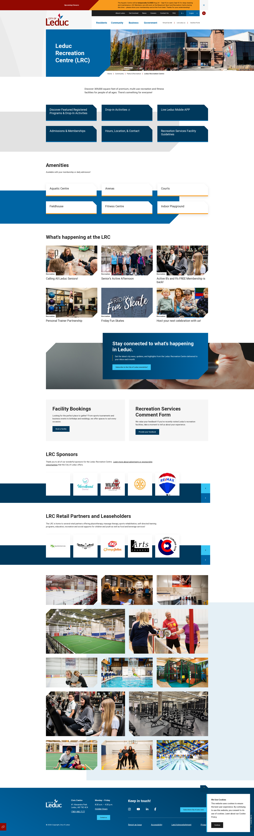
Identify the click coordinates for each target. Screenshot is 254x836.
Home (109, 74)
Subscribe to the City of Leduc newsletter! (132, 367)
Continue (217, 825)
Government (150, 22)
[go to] (58, 485)
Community (117, 22)
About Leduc (120, 13)
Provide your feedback (147, 432)
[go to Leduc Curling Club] (167, 547)
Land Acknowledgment (181, 824)
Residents (101, 22)
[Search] (204, 13)
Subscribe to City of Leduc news (193, 810)
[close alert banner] (204, 5)
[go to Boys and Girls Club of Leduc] (58, 547)
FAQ (174, 13)
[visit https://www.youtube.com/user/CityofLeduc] (138, 810)
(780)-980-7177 (78, 811)
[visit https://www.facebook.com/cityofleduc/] (155, 810)
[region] (228, 813)
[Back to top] (204, 788)
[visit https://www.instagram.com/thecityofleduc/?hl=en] (129, 810)
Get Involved (133, 13)
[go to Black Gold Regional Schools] (85, 547)
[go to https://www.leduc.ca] (57, 19)
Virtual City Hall (167, 23)
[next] (205, 498)
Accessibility (156, 824)
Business (134, 22)
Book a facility (61, 429)
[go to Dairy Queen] (113, 547)
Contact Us (164, 13)
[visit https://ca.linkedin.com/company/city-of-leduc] (147, 810)
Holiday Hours (101, 809)
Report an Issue (135, 824)
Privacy (204, 824)
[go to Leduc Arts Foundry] (140, 547)
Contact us (103, 817)
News (144, 13)
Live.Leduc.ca (181, 23)
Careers (153, 13)
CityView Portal (195, 23)
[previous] (205, 488)
